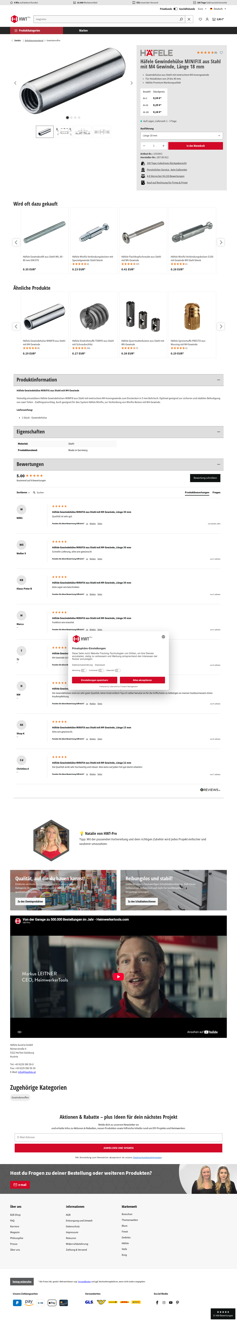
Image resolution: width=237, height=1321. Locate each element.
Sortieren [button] (22, 492)
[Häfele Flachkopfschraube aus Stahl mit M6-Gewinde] (143, 232)
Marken (83, 30)
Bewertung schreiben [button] (205, 478)
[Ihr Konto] (207, 19)
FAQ (12, 1220)
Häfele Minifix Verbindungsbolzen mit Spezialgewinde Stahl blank (92, 258)
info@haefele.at (27, 1072)
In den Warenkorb (196, 146)
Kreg (124, 1255)
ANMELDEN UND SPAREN (118, 1148)
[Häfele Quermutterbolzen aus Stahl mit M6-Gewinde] (143, 316)
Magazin (15, 1232)
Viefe (124, 1249)
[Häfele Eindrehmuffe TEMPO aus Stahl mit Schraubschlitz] (94, 316)
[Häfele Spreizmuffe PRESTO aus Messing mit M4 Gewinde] (192, 316)
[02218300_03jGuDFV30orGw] (73, 80)
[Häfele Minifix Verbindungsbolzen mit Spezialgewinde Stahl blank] (94, 232)
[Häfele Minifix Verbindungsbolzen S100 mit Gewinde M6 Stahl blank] (192, 232)
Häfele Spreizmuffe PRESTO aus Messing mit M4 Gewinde (188, 342)
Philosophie (16, 1238)
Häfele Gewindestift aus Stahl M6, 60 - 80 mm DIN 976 (43, 258)
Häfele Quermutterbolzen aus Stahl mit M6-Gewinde (142, 342)
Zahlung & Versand (76, 1250)
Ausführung (147, 128)
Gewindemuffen (20, 1097)
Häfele (125, 1243)
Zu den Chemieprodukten (30, 901)
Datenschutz (73, 1226)
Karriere (14, 1226)
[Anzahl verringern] (144, 146)
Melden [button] (93, 523)
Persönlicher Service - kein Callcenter (167, 169)
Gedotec (126, 1237)
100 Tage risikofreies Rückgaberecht (167, 163)
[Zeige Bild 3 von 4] (75, 117)
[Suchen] (181, 19)
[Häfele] (156, 53)
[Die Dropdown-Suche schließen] (189, 19)
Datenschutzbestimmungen (147, 1157)
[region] (73, 91)
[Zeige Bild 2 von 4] (71, 117)
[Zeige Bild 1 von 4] (67, 117)
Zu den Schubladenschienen (142, 901)
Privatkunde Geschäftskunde (177, 9)
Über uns (15, 1250)
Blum (124, 1226)
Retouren (71, 1238)
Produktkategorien (29, 30)
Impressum (72, 1232)
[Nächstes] (131, 82)
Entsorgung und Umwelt (79, 1220)
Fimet (125, 1231)
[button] (207, 53)
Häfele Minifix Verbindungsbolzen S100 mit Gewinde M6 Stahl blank (192, 258)
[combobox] (105, 19)
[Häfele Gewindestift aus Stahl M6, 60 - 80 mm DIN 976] (44, 232)
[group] (45, 241)
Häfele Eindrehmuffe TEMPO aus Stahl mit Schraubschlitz (93, 342)
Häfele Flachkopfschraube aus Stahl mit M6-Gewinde (141, 258)
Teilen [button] (99, 523)
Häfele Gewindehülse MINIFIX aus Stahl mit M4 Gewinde (44, 342)
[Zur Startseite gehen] (20, 19)
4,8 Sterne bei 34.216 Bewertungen (165, 176)
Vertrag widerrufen (22, 1281)
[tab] (197, 493)
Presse (13, 1244)
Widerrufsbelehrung (77, 1244)
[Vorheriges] (15, 82)
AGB (68, 1215)
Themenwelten (130, 1220)
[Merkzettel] (200, 19)
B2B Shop (15, 1215)
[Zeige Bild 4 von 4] (79, 117)
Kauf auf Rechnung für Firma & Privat (167, 182)
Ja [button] (87, 523)
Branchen (127, 1214)
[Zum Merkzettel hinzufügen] (221, 52)
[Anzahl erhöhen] (163, 146)
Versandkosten (84, 1281)
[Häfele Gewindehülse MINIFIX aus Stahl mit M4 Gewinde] (44, 316)
